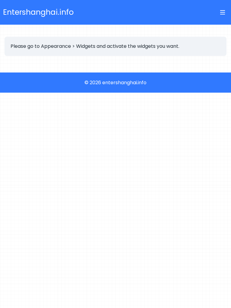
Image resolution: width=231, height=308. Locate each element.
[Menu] (222, 12)
